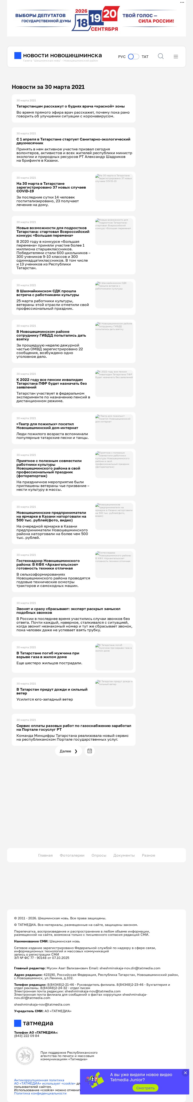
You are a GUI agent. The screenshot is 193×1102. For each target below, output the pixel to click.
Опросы (99, 855)
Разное (148, 855)
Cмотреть (145, 1087)
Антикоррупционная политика (39, 1080)
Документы (124, 855)
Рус (122, 56)
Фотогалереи (72, 855)
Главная (45, 855)
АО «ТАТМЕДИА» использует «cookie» (45, 1083)
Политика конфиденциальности (40, 1093)
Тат (145, 56)
